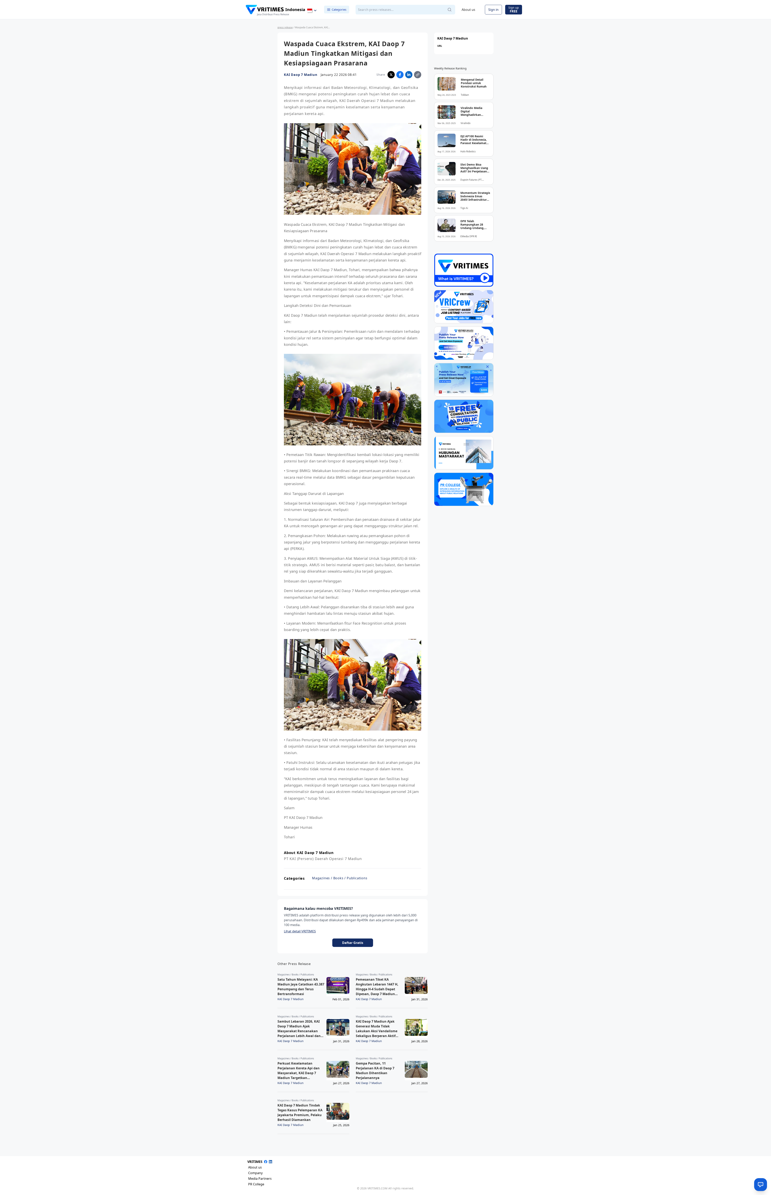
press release (285, 27)
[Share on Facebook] (400, 74)
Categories (339, 9)
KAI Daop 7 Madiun (300, 74)
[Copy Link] (417, 74)
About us (468, 9)
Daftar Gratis (352, 943)
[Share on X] (391, 74)
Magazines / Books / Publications (339, 878)
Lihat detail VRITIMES (300, 931)
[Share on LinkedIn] (408, 74)
